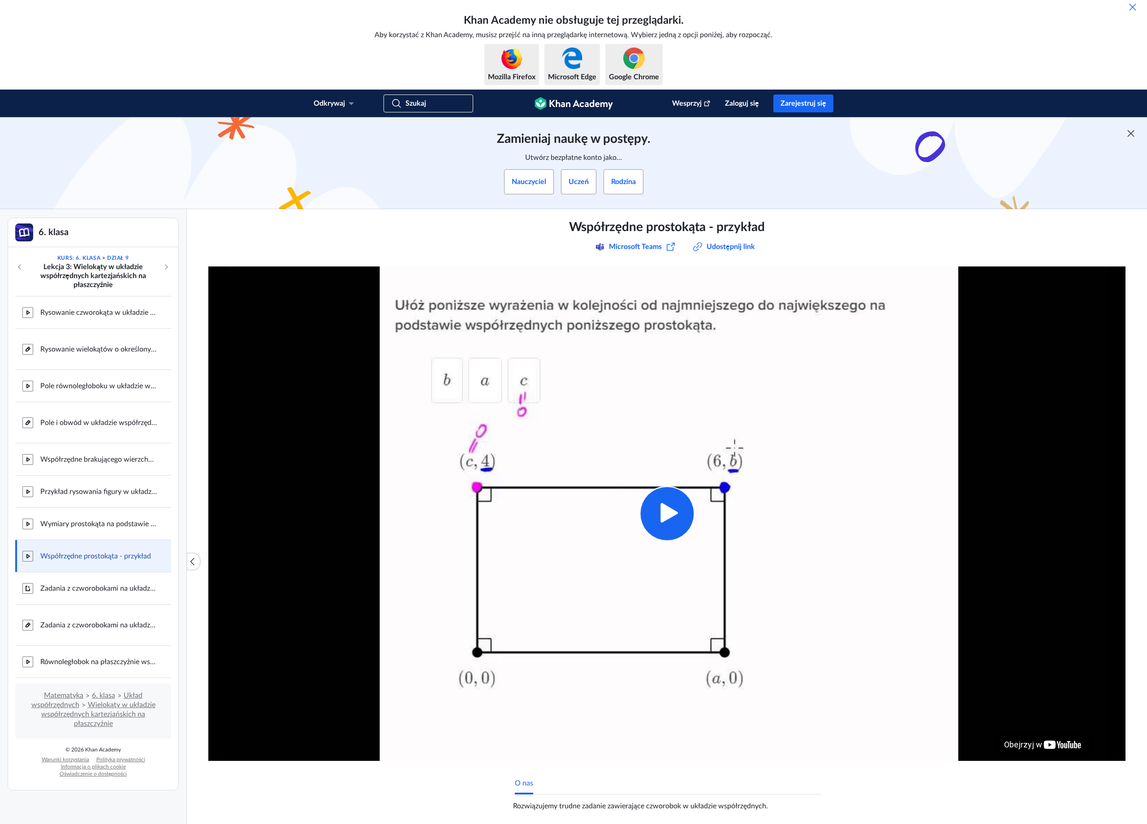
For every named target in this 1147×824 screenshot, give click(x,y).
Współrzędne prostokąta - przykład (95, 556)
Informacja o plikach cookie (93, 766)
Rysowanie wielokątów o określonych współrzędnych (98, 349)
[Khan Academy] (574, 103)
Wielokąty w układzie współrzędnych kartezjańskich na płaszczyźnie (98, 714)
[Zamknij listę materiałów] (193, 562)
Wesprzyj (687, 103)
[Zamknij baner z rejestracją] (1131, 133)
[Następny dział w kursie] (166, 267)
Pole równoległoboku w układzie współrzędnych (98, 386)
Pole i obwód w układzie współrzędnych (98, 422)
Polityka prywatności (120, 759)
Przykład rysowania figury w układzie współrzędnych (98, 491)
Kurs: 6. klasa (78, 258)
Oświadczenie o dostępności (93, 774)
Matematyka (63, 695)
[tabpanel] (667, 802)
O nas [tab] (524, 783)
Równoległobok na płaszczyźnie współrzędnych (98, 661)
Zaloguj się (742, 103)
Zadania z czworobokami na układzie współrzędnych (98, 588)
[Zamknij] (1132, 7)
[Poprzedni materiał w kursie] (19, 267)
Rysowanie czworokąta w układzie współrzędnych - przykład (98, 312)
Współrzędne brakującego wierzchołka (98, 459)
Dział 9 (118, 258)
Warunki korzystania (65, 759)
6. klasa (103, 695)
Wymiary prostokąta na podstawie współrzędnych (98, 524)
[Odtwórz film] (667, 513)
